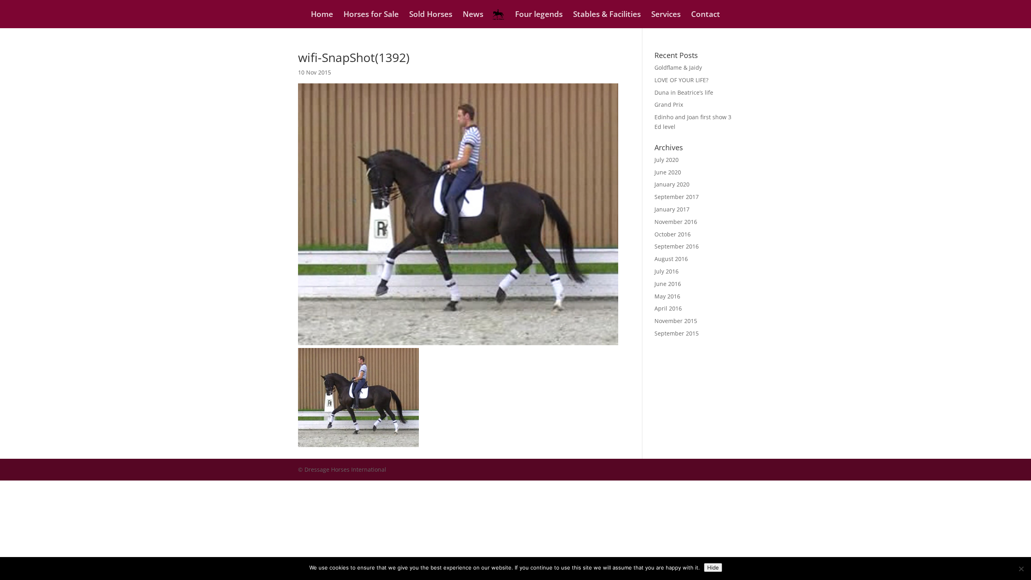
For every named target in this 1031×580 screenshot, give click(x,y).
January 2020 (671, 184)
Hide (713, 567)
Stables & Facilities (607, 15)
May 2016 (667, 296)
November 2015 (675, 321)
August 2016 (671, 259)
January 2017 (671, 209)
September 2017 (676, 197)
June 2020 (667, 172)
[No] (1021, 569)
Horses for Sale (371, 15)
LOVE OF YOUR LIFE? (681, 80)
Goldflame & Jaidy (678, 67)
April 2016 (668, 308)
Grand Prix (668, 104)
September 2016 (676, 246)
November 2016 (675, 222)
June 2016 (667, 284)
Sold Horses (430, 15)
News (473, 15)
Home (322, 15)
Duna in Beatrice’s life (683, 92)
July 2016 (666, 271)
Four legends (539, 15)
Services (666, 15)
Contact (705, 15)
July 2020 (666, 160)
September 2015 (676, 333)
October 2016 (672, 234)
